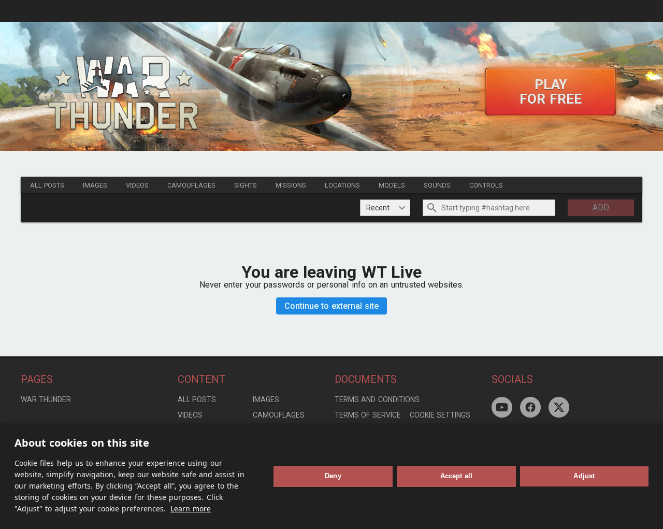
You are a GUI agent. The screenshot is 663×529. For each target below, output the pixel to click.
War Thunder (46, 399)
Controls (486, 185)
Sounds (437, 185)
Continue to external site (331, 306)
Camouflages (191, 185)
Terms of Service (368, 415)
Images (95, 185)
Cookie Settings (440, 415)
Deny (333, 476)
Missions (291, 185)
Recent (378, 208)
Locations (342, 185)
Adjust (584, 476)
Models (392, 185)
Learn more (190, 508)
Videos (137, 185)
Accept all (456, 476)
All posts (47, 185)
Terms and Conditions (377, 399)
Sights (245, 185)
